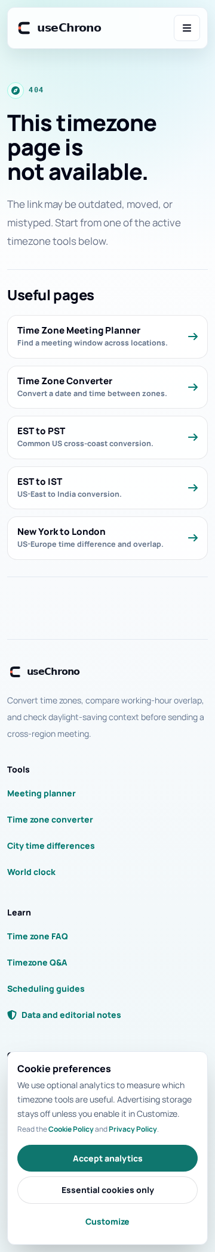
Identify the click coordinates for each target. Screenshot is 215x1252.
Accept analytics (108, 1158)
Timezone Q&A (37, 962)
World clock (31, 871)
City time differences (51, 845)
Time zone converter (50, 819)
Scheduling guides (46, 988)
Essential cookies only (108, 1189)
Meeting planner (41, 793)
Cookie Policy (71, 1129)
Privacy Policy (133, 1129)
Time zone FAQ (37, 936)
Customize (107, 1221)
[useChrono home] (60, 28)
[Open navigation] (187, 28)
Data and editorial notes (71, 1014)
